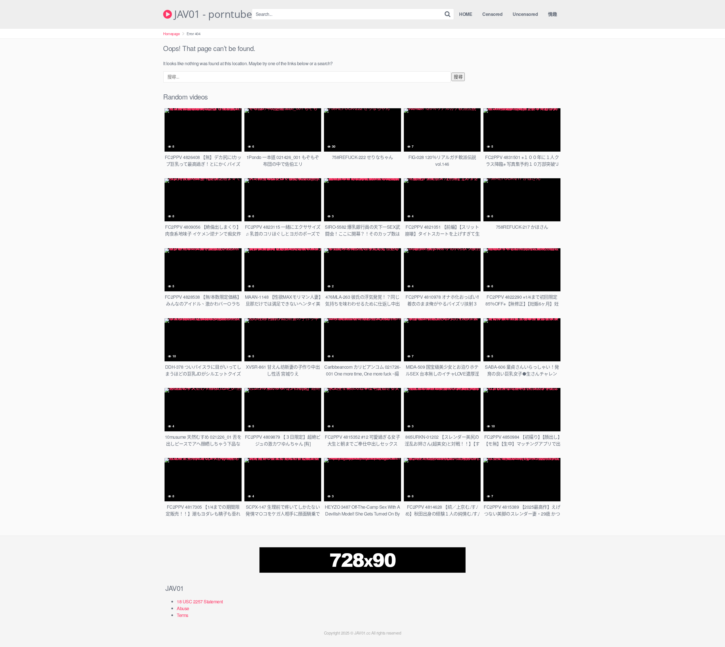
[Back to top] (709, 629)
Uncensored (525, 14)
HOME (465, 14)
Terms (182, 615)
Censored (492, 14)
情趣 (552, 14)
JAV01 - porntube (212, 14)
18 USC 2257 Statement (200, 601)
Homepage (171, 33)
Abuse (183, 608)
